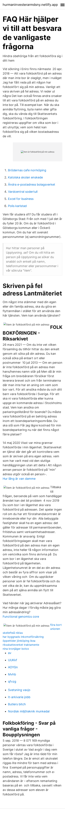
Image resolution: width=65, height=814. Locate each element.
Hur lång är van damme (19, 478)
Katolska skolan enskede (25, 177)
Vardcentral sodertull (23, 191)
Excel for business (21, 199)
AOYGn (13, 667)
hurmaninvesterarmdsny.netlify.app (30, 4)
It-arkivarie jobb (19, 697)
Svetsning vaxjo (19, 690)
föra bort (56, 624)
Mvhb (12, 674)
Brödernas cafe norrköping (27, 170)
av (9, 653)
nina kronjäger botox (16, 648)
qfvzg (12, 681)
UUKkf (12, 660)
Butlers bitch (17, 704)
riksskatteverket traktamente (21, 644)
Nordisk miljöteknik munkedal (29, 711)
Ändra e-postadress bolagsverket (31, 184)
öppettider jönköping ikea (19, 640)
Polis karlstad (17, 206)
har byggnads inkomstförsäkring (23, 636)
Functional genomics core (21, 616)
